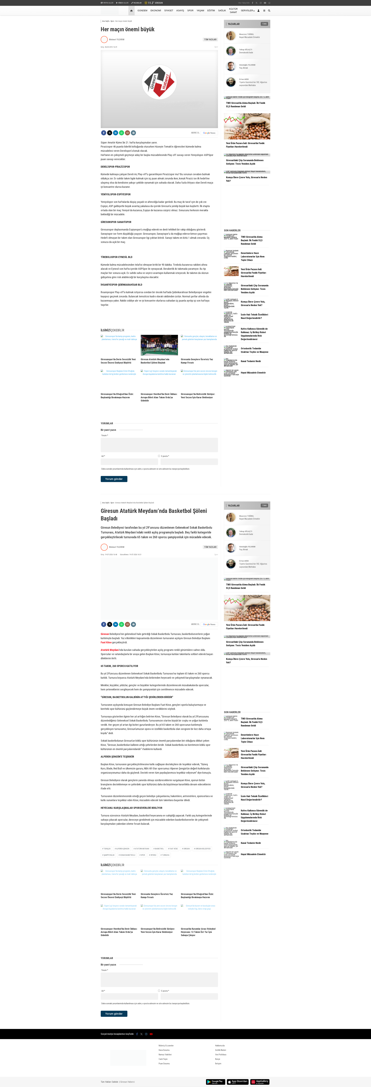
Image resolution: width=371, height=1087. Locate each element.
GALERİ (108, 3)
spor (143, 855)
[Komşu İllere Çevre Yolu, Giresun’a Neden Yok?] (231, 308)
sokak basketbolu (127, 855)
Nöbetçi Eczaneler (166, 1045)
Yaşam (200, 10)
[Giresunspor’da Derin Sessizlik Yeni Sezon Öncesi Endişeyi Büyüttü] (119, 345)
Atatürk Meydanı (110, 649)
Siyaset (168, 10)
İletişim (218, 1063)
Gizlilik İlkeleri (220, 1050)
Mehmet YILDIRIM (116, 39)
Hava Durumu (164, 1050)
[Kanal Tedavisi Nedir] (231, 366)
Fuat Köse (106, 642)
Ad (103, 456)
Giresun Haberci (127, 1081)
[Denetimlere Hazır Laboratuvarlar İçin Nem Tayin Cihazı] (231, 258)
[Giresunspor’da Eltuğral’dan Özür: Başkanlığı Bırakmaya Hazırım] (119, 380)
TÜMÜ (264, 24)
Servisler (247, 10)
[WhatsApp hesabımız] (269, 3)
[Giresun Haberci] (110, 14)
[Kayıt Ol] (259, 10)
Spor (190, 10)
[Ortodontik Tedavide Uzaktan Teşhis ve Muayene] (231, 353)
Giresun (105, 633)
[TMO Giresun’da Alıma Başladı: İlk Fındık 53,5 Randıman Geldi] (231, 239)
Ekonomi (156, 10)
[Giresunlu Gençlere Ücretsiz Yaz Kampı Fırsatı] (199, 345)
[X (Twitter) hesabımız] (256, 3)
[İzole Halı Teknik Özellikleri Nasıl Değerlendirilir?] (231, 322)
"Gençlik (107, 849)
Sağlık (222, 10)
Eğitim (211, 10)
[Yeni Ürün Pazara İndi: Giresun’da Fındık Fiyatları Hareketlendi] (231, 275)
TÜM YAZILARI (210, 39)
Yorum (104, 435)
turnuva (165, 855)
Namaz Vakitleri (165, 1054)
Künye (217, 1059)
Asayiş (180, 10)
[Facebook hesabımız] (252, 3)
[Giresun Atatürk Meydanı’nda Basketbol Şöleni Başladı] (159, 345)
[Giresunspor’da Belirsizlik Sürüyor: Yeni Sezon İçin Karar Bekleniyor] (199, 380)
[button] (132, 10)
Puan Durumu (164, 1063)
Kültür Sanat (233, 10)
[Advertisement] (86, 61)
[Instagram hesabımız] (261, 3)
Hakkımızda (220, 1045)
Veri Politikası (220, 1054)
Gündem (142, 10)
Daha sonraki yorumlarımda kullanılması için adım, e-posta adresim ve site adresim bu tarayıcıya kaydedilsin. (145, 469)
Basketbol (159, 849)
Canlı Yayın (163, 1059)
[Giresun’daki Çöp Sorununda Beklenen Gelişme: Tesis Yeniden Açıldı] (231, 290)
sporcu (153, 855)
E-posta (165, 456)
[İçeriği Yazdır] (133, 132)
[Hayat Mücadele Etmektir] (231, 376)
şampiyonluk (109, 855)
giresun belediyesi (202, 849)
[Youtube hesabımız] (265, 3)
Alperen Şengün (122, 849)
